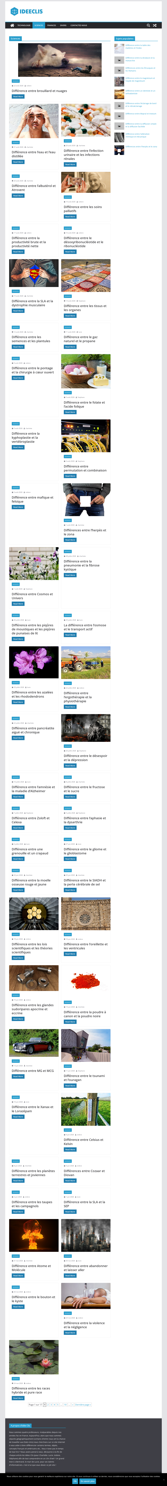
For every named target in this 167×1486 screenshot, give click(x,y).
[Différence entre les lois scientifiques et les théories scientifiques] (34, 913)
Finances (51, 25)
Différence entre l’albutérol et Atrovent (34, 188)
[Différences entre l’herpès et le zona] (86, 499)
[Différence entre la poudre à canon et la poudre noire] (86, 981)
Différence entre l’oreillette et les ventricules (86, 946)
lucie (80, 332)
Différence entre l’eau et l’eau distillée (33, 154)
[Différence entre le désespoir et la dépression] (86, 728)
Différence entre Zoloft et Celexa (31, 820)
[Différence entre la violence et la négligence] (86, 1296)
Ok (75, 1481)
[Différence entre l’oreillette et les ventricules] (86, 913)
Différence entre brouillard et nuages (39, 91)
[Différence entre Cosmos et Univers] (34, 563)
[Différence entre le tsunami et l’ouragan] (86, 1045)
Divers (63, 25)
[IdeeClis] (12, 25)
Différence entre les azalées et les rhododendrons (32, 694)
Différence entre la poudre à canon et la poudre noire (85, 1014)
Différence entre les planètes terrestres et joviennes (33, 1173)
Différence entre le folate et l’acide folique (84, 404)
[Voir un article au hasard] (155, 25)
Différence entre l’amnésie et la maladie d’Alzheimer (33, 789)
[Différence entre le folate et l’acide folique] (86, 371)
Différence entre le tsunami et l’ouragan (84, 1078)
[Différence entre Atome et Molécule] (34, 1235)
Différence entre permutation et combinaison (85, 468)
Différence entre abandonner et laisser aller (86, 1268)
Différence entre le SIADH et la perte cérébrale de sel (85, 882)
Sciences (39, 25)
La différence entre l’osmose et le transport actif (85, 627)
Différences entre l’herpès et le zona (85, 532)
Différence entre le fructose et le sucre (84, 789)
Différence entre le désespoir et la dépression (85, 758)
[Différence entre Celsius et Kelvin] (86, 1109)
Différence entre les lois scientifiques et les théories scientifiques (32, 948)
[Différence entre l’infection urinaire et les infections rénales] (86, 120)
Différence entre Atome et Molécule (31, 1268)
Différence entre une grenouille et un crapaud (30, 851)
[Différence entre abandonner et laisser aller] (86, 1235)
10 (65, 1404)
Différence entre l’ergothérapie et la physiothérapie (78, 697)
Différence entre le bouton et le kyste (33, 1299)
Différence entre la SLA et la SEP (84, 1204)
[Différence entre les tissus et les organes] (86, 275)
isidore (28, 86)
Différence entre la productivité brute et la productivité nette (29, 242)
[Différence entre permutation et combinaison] (86, 435)
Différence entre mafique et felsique (32, 499)
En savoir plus (88, 1481)
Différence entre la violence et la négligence (84, 1325)
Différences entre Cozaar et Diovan (84, 1173)
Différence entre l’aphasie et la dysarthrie (85, 820)
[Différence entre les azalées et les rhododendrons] (34, 662)
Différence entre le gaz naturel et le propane (80, 339)
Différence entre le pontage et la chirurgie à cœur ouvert (33, 370)
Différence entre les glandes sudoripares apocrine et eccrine (33, 1009)
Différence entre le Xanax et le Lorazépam (32, 1109)
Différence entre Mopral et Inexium (141, 113)
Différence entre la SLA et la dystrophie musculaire (32, 303)
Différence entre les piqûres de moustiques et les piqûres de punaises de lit (33, 629)
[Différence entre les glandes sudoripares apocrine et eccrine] (34, 978)
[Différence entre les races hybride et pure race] (34, 1357)
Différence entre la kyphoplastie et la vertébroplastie (26, 437)
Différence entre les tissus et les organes (85, 308)
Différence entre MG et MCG (33, 1071)
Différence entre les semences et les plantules (31, 339)
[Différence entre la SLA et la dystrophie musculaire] (34, 273)
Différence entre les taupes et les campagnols (32, 1204)
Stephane (82, 301)
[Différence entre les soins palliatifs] (86, 182)
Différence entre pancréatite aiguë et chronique (33, 730)
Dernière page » (83, 1404)
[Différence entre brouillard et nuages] (60, 60)
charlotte (29, 147)
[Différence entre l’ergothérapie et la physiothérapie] (86, 662)
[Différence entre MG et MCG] (34, 1043)
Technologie (23, 25)
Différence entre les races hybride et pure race (31, 1390)
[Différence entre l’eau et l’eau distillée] (34, 121)
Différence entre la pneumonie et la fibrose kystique (82, 565)
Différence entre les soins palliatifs (83, 209)
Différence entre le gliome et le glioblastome (85, 851)
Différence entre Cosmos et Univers (32, 596)
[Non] (163, 1479)
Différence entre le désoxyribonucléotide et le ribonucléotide (83, 242)
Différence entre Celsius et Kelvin (83, 1141)
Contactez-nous (79, 25)
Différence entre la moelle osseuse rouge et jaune (31, 882)
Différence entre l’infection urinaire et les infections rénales (83, 154)
